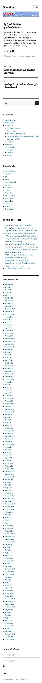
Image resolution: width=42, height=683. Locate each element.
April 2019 (8, 523)
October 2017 (9, 572)
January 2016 (9, 628)
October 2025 (9, 311)
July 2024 (8, 352)
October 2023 (9, 376)
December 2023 (10, 371)
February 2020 (9, 496)
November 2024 (10, 341)
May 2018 (8, 553)
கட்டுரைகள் (9, 125)
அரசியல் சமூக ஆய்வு (14, 128)
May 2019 (8, 520)
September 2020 (10, 477)
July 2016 (8, 612)
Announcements (10, 120)
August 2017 (9, 577)
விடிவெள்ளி (9, 201)
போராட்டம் (10, 152)
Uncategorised (9, 123)
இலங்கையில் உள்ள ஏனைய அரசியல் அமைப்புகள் (23, 136)
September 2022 (10, 412)
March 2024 (9, 363)
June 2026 (8, 290)
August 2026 (9, 284)
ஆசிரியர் (9, 56)
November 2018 (10, 536)
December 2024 (10, 339)
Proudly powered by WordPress (18, 679)
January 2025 (9, 336)
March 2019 (9, 525)
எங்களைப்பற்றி (8, 654)
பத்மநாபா (8, 185)
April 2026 (8, 295)
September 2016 (10, 607)
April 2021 (8, 458)
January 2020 (9, 498)
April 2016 (8, 620)
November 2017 (10, 569)
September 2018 (10, 542)
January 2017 (9, 596)
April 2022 (8, 425)
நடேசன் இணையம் (11, 171)
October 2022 (9, 409)
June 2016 (8, 615)
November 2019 (10, 504)
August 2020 (9, 479)
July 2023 (8, 385)
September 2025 (10, 314)
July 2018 (8, 547)
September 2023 (10, 379)
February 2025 (9, 333)
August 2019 (9, 512)
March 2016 (9, 623)
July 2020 (8, 482)
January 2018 (9, 563)
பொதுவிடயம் (11, 142)
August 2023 (9, 382)
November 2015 (10, 634)
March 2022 (9, 428)
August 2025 (9, 317)
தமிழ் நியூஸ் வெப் (10, 182)
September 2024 (10, 347)
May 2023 (8, 390)
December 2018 (10, 534)
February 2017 (9, 593)
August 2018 (9, 544)
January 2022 (9, 433)
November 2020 (10, 471)
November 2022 (10, 406)
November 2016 (10, 601)
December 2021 (10, 436)
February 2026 (9, 301)
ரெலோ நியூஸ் (9, 198)
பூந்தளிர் (8, 174)
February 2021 (9, 463)
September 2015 (10, 639)
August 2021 (9, 447)
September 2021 (10, 444)
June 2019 (8, 517)
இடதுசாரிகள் (9, 209)
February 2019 (9, 528)
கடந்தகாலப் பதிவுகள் (11, 649)
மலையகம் (8, 187)
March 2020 (9, 493)
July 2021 (8, 450)
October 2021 (9, 441)
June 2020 (8, 485)
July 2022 (8, 417)
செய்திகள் (8, 155)
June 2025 (8, 322)
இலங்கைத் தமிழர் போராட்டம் (16, 133)
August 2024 (9, 349)
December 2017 (10, 566)
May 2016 (8, 618)
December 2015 (10, 631)
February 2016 (9, 626)
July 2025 (8, 320)
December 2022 (10, 404)
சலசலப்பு (8, 206)
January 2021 (9, 466)
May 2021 (8, 455)
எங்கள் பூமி (9, 204)
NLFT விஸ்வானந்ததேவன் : (22, 268)
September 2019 (10, 509)
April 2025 (8, 328)
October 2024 (9, 344)
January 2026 (9, 303)
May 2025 (8, 325)
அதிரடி (7, 190)
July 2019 (8, 515)
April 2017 (8, 588)
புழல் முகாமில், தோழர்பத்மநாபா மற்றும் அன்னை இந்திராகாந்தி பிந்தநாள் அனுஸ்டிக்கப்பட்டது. (20, 263)
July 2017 (8, 580)
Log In (5, 666)
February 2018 (9, 561)
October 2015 (9, 637)
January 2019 (9, 531)
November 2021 (10, 439)
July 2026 (8, 287)
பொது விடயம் (11, 150)
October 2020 (9, 474)
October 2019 (9, 507)
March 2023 (9, 395)
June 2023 (8, 387)
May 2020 (8, 488)
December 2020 (10, 469)
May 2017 (8, 585)
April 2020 (8, 490)
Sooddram (9, 7)
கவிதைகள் (9, 144)
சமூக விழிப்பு (11, 147)
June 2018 (8, 550)
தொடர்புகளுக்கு (9, 660)
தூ (6, 177)
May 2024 (8, 357)
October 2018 (9, 539)
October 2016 (9, 604)
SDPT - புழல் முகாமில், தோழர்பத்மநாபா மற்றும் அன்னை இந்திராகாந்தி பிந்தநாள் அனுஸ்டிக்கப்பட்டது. (19, 257)
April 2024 (8, 360)
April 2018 (8, 555)
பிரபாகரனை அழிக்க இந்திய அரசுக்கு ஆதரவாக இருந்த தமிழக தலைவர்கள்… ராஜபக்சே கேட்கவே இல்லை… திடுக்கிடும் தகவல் (21, 227)
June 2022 (8, 420)
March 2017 (9, 591)
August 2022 (9, 414)
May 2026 (8, 292)
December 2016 (10, 599)
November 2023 (10, 374)
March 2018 (9, 558)
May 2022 (8, 423)
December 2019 (10, 501)
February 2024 (9, 366)
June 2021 (8, 452)
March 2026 (9, 298)
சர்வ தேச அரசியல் (30, 56)
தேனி (7, 179)
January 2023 (9, 401)
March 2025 (9, 330)
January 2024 (9, 368)
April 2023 (8, 393)
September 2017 (10, 574)
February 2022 (9, 431)
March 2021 (9, 460)
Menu (36, 7)
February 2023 (9, 398)
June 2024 (8, 355)
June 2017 (8, 582)
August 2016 (9, 609)
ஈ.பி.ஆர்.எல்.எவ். (10, 196)
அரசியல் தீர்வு (11, 131)
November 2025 (10, 309)
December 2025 (10, 306)
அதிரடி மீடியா (9, 193)
